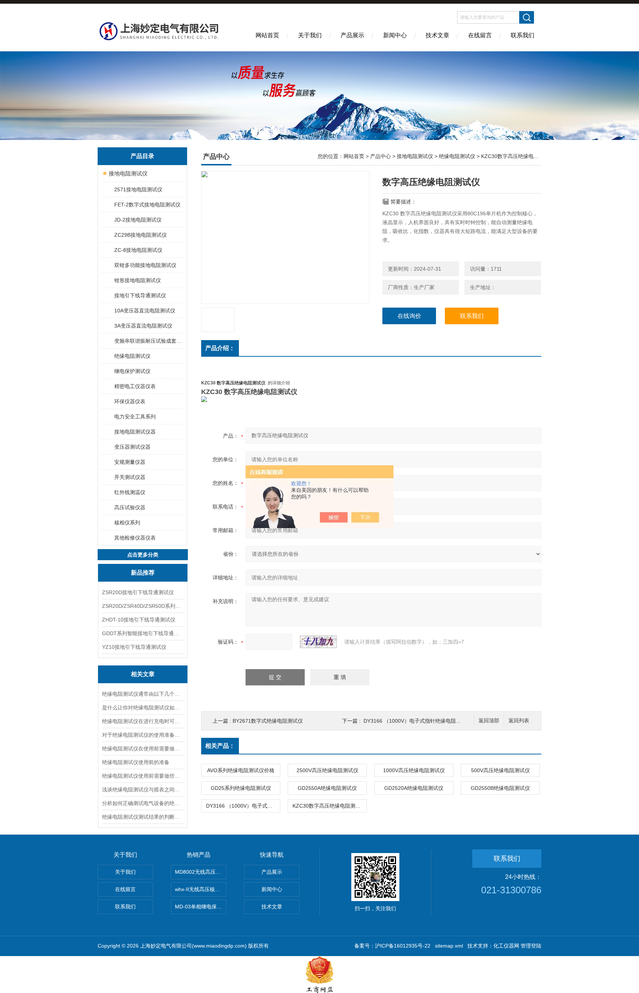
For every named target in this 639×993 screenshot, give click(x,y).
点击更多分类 (142, 555)
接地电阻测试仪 (128, 173)
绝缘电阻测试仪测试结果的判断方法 (142, 817)
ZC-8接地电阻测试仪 (138, 250)
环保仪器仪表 (129, 401)
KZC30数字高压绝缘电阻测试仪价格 (329, 806)
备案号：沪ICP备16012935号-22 (392, 946)
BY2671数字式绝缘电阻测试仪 (268, 721)
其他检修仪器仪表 (135, 538)
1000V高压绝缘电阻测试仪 (414, 770)
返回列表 (518, 720)
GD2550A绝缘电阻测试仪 (327, 788)
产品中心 (380, 156)
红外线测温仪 (129, 492)
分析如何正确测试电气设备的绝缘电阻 (142, 803)
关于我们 (310, 35)
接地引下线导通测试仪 (140, 295)
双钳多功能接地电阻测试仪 (145, 265)
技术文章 (437, 35)
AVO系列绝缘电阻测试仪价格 (240, 770)
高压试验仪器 (129, 507)
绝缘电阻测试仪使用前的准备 (135, 762)
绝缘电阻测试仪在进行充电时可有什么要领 (142, 721)
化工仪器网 (506, 946)
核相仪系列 (127, 522)
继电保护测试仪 (132, 371)
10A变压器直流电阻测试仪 (144, 311)
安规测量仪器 (129, 462)
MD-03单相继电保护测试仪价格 (200, 907)
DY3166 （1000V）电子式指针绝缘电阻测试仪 (417, 721)
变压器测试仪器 (132, 447)
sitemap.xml (449, 946)
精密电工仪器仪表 (135, 386)
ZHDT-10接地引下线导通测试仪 (138, 620)
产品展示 (352, 35)
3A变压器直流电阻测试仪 (143, 326)
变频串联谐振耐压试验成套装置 (148, 341)
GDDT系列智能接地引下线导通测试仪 (142, 633)
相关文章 (143, 674)
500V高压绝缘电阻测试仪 (500, 770)
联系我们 (522, 35)
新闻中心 (395, 35)
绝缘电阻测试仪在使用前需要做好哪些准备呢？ (142, 748)
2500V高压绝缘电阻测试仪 (327, 770)
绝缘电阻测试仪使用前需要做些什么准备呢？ (142, 776)
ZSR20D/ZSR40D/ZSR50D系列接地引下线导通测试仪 (142, 606)
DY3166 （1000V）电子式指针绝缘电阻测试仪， (243, 806)
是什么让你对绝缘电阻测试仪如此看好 (142, 707)
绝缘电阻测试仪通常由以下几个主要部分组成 (142, 694)
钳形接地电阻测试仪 (137, 280)
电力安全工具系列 (135, 417)
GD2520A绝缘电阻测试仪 (413, 788)
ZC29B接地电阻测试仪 (140, 235)
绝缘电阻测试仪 (132, 356)
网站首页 (267, 35)
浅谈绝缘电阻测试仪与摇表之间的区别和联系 (142, 789)
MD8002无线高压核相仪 (200, 872)
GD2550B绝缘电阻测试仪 (500, 788)
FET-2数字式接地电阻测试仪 (147, 205)
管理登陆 (531, 946)
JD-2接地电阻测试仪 (138, 220)
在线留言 (480, 35)
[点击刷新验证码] (318, 642)
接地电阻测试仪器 (135, 432)
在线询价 (409, 316)
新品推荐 (143, 572)
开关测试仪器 (129, 477)
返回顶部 (489, 720)
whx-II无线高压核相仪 (200, 889)
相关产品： (220, 746)
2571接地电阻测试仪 (138, 189)
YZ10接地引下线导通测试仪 (134, 647)
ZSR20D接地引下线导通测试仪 (138, 592)
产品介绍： (220, 348)
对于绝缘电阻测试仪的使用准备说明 (142, 735)
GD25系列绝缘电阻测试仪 (241, 788)
